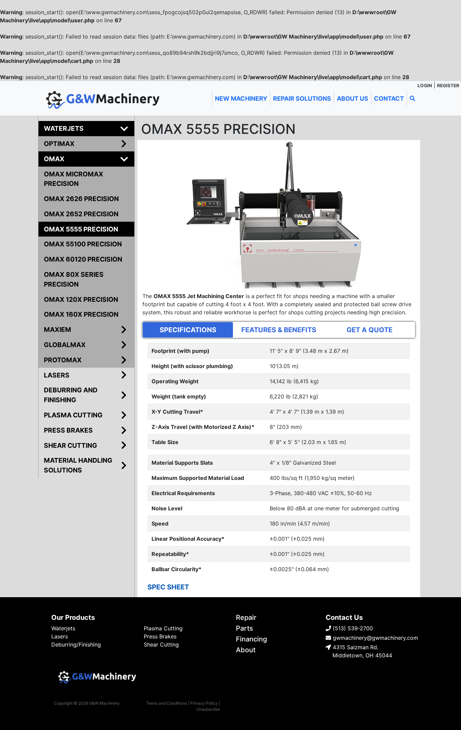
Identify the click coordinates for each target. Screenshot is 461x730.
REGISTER (448, 85)
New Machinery (241, 98)
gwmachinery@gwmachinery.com (374, 637)
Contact (389, 98)
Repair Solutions (302, 98)
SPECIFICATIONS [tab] (188, 330)
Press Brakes (160, 636)
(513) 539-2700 (352, 628)
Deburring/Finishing (76, 644)
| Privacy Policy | (204, 703)
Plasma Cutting (163, 628)
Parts (244, 628)
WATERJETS (64, 128)
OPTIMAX (59, 144)
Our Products (73, 617)
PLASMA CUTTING (73, 415)
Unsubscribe (208, 709)
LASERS (57, 375)
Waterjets (63, 628)
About (245, 650)
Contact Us (344, 617)
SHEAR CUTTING (70, 445)
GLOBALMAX (65, 345)
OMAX (54, 159)
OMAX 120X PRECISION (81, 299)
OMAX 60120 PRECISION (83, 259)
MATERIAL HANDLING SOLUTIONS (78, 465)
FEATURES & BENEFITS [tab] (278, 330)
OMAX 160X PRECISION (81, 314)
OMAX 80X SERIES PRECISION (74, 279)
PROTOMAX (63, 360)
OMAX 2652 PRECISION (81, 214)
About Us (352, 98)
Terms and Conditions (166, 703)
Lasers (59, 636)
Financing (251, 639)
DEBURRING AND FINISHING (71, 395)
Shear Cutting (161, 644)
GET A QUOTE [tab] (369, 330)
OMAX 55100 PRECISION (83, 244)
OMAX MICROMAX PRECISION (73, 179)
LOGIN (424, 85)
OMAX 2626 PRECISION (81, 199)
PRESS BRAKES (68, 430)
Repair (246, 617)
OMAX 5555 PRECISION (81, 229)
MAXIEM (57, 329)
